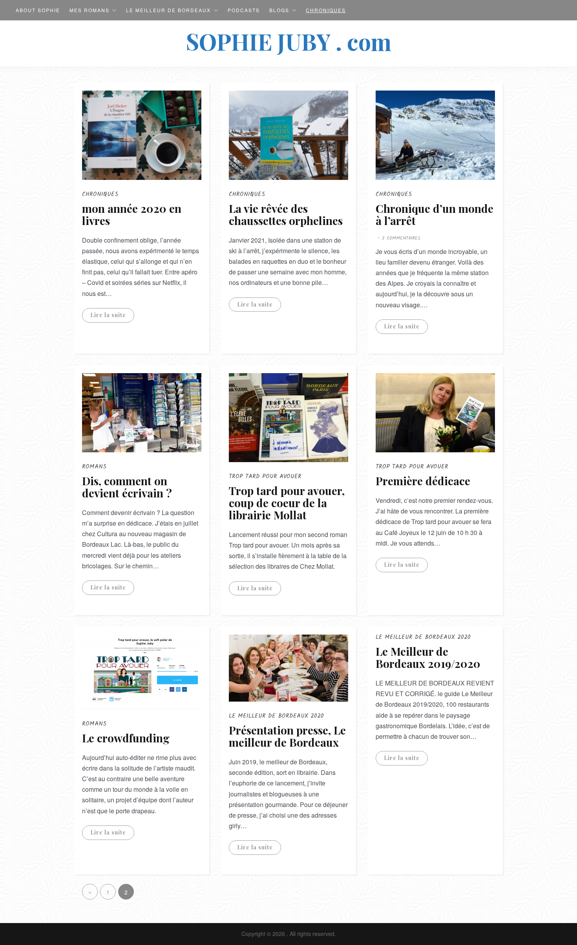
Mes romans (89, 10)
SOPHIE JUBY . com (288, 41)
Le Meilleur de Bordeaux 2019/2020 (428, 657)
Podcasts (244, 10)
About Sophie (38, 10)
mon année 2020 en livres (131, 214)
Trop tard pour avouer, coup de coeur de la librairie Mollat (287, 502)
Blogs (279, 10)
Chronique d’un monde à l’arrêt (434, 214)
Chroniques (326, 10)
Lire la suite (108, 315)
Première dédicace (423, 480)
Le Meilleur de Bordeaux (168, 10)
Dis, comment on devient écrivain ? (127, 486)
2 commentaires (401, 238)
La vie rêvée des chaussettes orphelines (286, 214)
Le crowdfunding (126, 738)
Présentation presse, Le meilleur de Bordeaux (287, 736)
